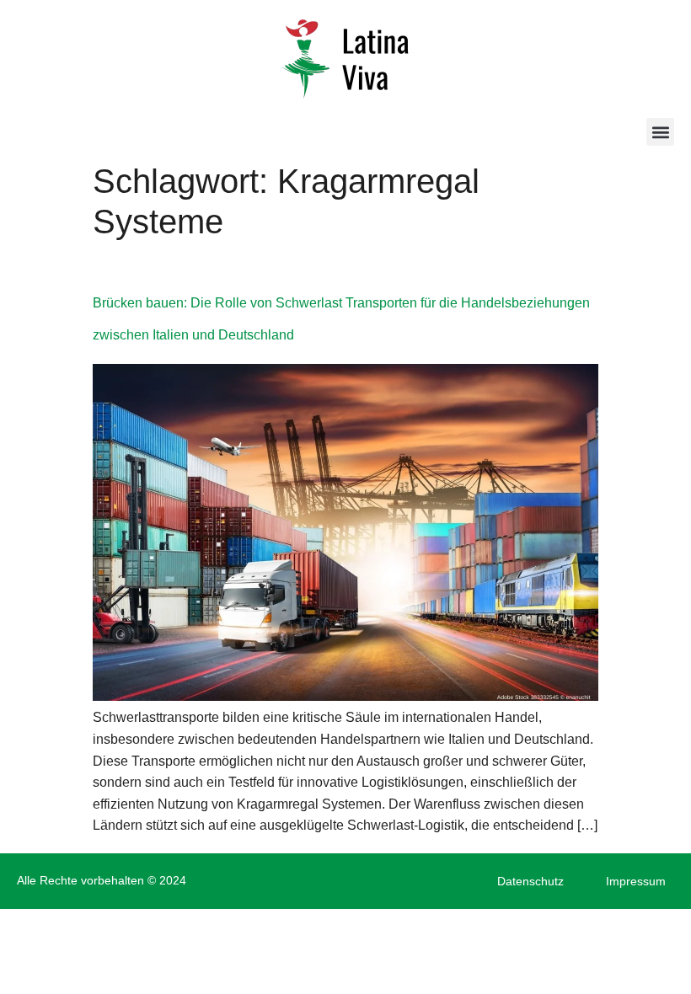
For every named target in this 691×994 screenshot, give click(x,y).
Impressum (636, 881)
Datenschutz (530, 881)
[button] (660, 132)
